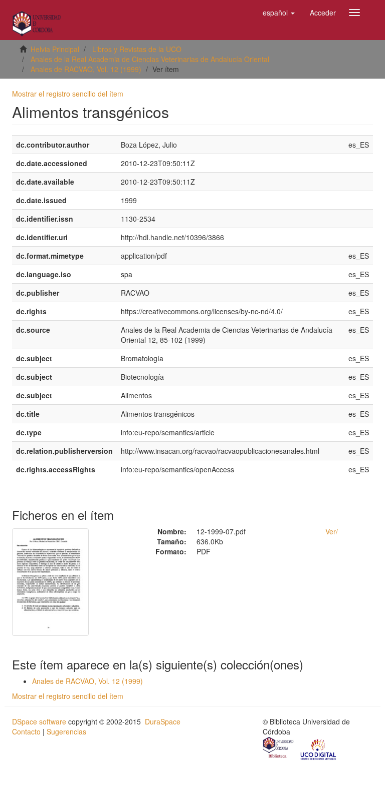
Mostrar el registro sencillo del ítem (67, 94)
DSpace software (39, 721)
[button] (278, 12)
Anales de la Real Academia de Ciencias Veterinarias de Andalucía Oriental (150, 59)
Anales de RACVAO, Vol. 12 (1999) (86, 69)
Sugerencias (66, 731)
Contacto (26, 731)
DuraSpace (162, 721)
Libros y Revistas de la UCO (136, 49)
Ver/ (331, 531)
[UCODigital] (319, 748)
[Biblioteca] (279, 748)
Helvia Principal (55, 49)
